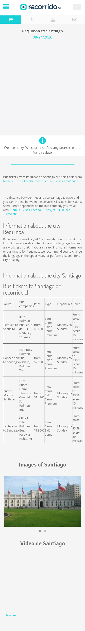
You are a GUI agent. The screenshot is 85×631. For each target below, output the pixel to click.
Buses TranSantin (66, 181)
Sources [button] (11, 615)
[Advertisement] (42, 83)
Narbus (8, 181)
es (76, 7)
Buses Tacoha (24, 181)
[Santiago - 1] (42, 501)
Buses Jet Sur (44, 181)
